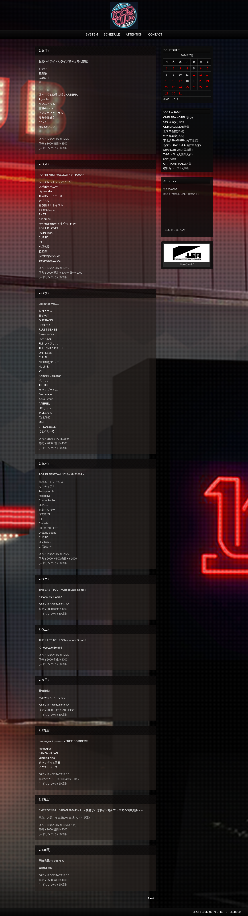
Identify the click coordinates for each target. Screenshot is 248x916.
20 (200, 80)
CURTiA (43, 237)
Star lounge (170, 121)
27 (200, 87)
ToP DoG (44, 385)
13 (200, 74)
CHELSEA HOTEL (174, 117)
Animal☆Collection (50, 375)
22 (166, 87)
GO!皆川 (44, 77)
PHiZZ (42, 214)
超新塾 (43, 73)
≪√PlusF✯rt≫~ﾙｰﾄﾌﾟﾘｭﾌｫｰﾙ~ (57, 223)
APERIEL (44, 403)
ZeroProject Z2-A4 (49, 255)
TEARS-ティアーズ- (51, 195)
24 (180, 87)
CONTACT (155, 34)
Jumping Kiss (47, 757)
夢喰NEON (45, 868)
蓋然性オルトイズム (51, 205)
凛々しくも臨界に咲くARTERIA (58, 94)
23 (173, 87)
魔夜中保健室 (47, 117)
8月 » (175, 98)
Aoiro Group (46, 399)
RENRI (43, 122)
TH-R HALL (170, 154)
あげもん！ (45, 200)
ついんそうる (47, 103)
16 (173, 80)
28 (207, 87)
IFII (40, 242)
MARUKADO (47, 126)
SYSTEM (92, 34)
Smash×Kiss (46, 334)
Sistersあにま (47, 209)
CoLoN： (44, 357)
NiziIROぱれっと (49, 362)
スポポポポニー (48, 186)
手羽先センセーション (52, 698)
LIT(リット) (45, 408)
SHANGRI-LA (171, 149)
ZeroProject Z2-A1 (49, 260)
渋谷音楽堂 (170, 135)
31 (180, 93)
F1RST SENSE (48, 329)
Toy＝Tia (44, 99)
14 (207, 74)
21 (207, 80)
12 (193, 74)
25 (187, 87)
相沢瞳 (43, 251)
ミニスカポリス (48, 767)
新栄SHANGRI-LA (174, 145)
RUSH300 (45, 338)
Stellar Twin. (46, 232)
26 (193, 87)
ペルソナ (44, 380)
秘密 (166, 158)
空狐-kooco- (46, 108)
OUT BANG (46, 320)
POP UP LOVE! (48, 228)
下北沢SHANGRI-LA (175, 140)
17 (180, 80)
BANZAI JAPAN (48, 753)
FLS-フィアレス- (49, 343)
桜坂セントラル (172, 168)
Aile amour (45, 218)
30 (173, 93)
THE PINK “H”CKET (51, 348)
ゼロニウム (45, 311)
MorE (42, 422)
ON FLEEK (45, 352)
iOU (41, 371)
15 (166, 80)
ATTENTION (134, 34)
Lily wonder (45, 191)
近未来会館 (170, 131)
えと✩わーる (47, 431)
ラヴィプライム (48, 389)
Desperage (45, 394)
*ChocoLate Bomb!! (50, 597)
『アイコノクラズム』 (52, 113)
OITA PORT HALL (174, 163)
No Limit (43, 366)
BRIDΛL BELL (47, 426)
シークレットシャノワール (55, 181)
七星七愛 (44, 246)
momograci (45, 748)
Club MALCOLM (173, 126)
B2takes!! (44, 325)
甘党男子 (44, 315)
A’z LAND (44, 417)
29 (166, 93)
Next (152, 898)
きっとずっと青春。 (51, 762)
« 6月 (166, 98)
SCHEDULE (112, 34)
